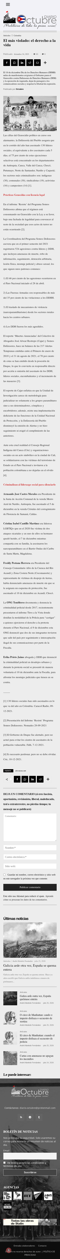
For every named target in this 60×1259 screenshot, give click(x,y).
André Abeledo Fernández (22, 961)
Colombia (17, 36)
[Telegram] (30, 1117)
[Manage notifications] (8, 1250)
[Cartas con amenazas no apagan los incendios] (10, 1058)
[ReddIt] (29, 62)
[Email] (37, 62)
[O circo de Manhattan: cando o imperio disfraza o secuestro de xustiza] (10, 1017)
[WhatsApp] (14, 62)
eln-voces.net (20, 771)
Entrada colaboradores (24, 1245)
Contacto (42, 1245)
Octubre (20, 89)
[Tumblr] (39, 1117)
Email (6, 1150)
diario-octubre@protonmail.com (38, 1107)
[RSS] (21, 1117)
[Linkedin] (22, 62)
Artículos (6, 36)
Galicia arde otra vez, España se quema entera (29, 967)
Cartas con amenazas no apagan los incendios (36, 1057)
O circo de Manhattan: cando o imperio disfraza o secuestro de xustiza (36, 1018)
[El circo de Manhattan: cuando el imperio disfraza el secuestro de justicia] (10, 1038)
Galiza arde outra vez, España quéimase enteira (35, 997)
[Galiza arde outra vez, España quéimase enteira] (10, 998)
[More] (45, 62)
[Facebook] (6, 62)
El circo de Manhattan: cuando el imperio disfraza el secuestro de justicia (37, 1038)
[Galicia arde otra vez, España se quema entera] (30, 940)
